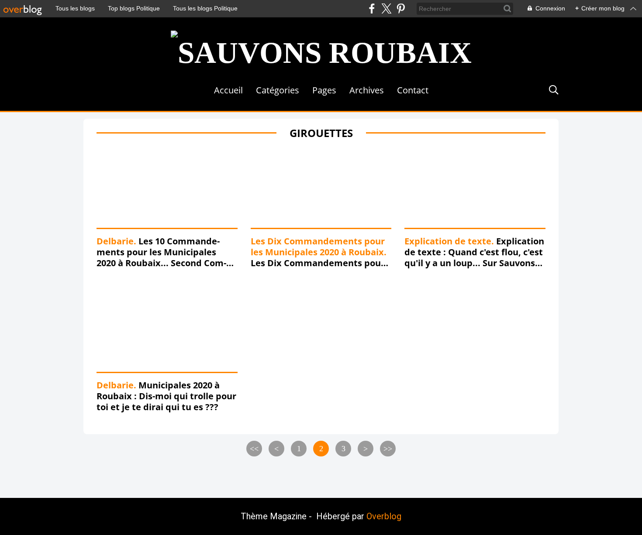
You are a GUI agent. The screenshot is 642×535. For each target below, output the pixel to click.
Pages (324, 90)
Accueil (228, 90)
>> (387, 448)
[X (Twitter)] (386, 8)
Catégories (277, 90)
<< (254, 448)
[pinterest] (400, 8)
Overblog (383, 516)
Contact (412, 90)
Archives (366, 90)
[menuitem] (228, 90)
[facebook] (371, 8)
